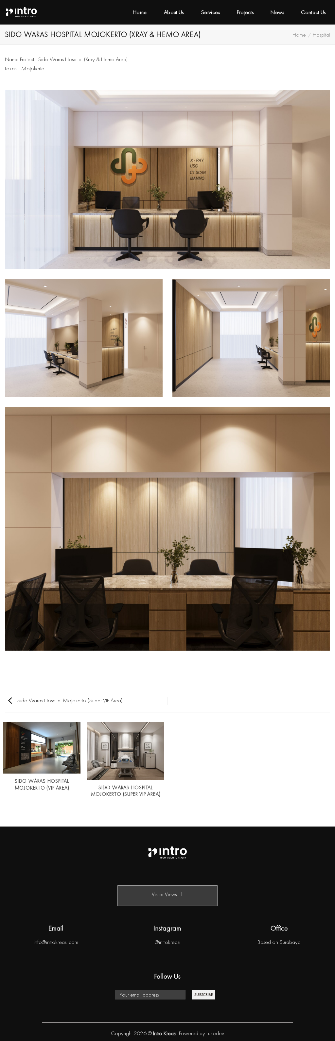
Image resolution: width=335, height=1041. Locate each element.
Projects (245, 12)
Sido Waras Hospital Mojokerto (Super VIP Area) (69, 700)
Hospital (321, 34)
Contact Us (313, 12)
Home (140, 12)
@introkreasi (167, 942)
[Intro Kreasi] (21, 12)
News (277, 12)
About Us (174, 12)
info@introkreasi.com (56, 942)
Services (210, 12)
